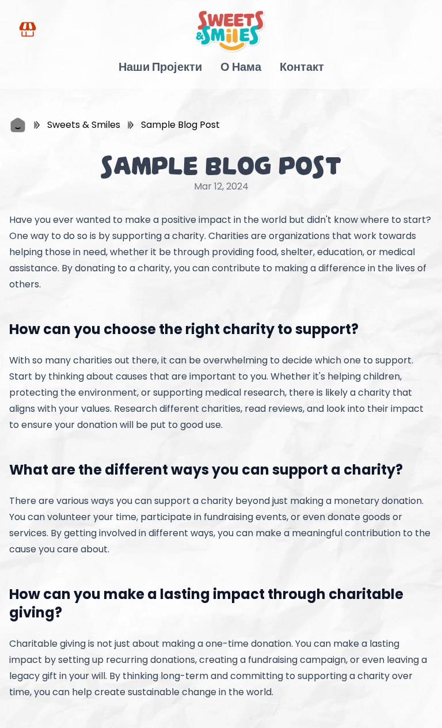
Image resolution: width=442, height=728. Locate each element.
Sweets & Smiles (83, 124)
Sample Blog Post (180, 124)
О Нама (240, 67)
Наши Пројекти (160, 67)
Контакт (302, 67)
